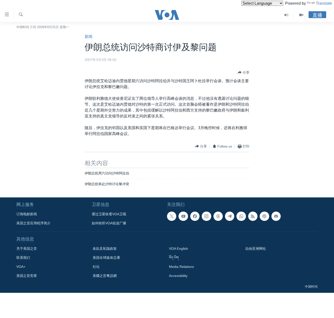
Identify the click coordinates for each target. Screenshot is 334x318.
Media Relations (181, 267)
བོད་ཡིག (174, 258)
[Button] (243, 72)
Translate (324, 3)
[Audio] (286, 15)
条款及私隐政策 (105, 248)
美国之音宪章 (26, 276)
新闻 (88, 36)
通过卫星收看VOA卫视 (109, 214)
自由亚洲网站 (255, 248)
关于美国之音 (26, 248)
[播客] (264, 216)
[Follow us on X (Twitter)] (171, 216)
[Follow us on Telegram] (229, 216)
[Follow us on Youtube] (183, 216)
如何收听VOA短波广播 (109, 223)
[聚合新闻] (252, 216)
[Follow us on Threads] (218, 216)
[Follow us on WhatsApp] (241, 216)
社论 (96, 267)
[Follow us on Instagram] (206, 216)
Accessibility (178, 276)
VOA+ (20, 267)
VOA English (178, 248)
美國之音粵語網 (105, 276)
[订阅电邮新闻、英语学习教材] (276, 216)
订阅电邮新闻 (26, 214)
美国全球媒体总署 (106, 258)
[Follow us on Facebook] (195, 216)
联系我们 (23, 258)
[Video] (301, 15)
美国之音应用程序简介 (33, 223)
